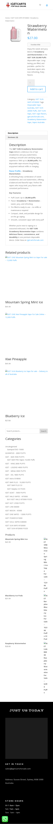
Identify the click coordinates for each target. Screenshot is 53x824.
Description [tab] (13, 133)
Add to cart (36, 89)
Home (7, 18)
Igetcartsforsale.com (35, 240)
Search (43, 431)
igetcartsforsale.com (35, 116)
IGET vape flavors (39, 114)
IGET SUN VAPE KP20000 (20, 18)
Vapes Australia (38, 122)
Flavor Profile (15, 171)
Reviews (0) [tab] (13, 137)
